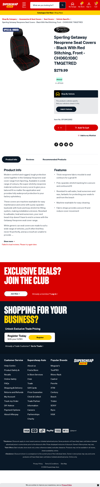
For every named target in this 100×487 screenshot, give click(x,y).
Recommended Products (54, 159)
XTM (53, 387)
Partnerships (33, 414)
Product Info (11, 159)
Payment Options (12, 410)
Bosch (53, 396)
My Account (9, 396)
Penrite (54, 383)
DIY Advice (9, 405)
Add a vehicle (66, 109)
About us (31, 365)
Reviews (30, 159)
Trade (30, 383)
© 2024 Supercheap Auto (50, 467)
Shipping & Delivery (13, 387)
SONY (53, 405)
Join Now (15, 293)
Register (40, 337)
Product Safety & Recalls (11, 372)
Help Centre (9, 365)
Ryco (53, 410)
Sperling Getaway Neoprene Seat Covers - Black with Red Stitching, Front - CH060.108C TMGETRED (42, 22)
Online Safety (10, 379)
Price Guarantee (34, 392)
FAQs (6, 383)
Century (54, 392)
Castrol (54, 379)
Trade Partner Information (33, 403)
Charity (30, 418)
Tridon (54, 401)
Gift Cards (32, 387)
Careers (31, 410)
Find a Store (32, 370)
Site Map (64, 464)
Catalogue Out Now (50, 12)
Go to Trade (36, 346)
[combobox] (60, 128)
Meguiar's (55, 365)
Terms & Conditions (52, 464)
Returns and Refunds (13, 392)
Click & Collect (34, 396)
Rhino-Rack (56, 374)
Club (29, 379)
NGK (53, 414)
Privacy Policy (67, 485)
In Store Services (35, 374)
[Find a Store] (81, 4)
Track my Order (11, 401)
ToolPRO (55, 370)
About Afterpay (11, 414)
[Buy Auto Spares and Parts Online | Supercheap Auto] (10, 5)
